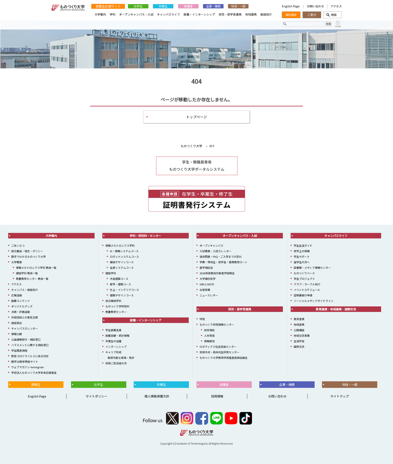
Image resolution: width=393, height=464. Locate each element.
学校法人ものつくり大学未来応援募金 (33, 373)
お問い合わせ (315, 6)
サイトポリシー (96, 396)
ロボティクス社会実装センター (218, 347)
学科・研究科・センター (145, 236)
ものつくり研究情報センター (217, 324)
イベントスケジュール (307, 290)
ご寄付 (311, 15)
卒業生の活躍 (113, 341)
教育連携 (299, 319)
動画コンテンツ (20, 301)
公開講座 (299, 330)
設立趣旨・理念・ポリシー (27, 251)
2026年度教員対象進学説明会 (217, 273)
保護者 (188, 6)
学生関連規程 (19, 350)
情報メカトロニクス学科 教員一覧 (36, 268)
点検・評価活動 (20, 312)
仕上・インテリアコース (124, 290)
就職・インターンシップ (199, 14)
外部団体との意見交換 (24, 317)
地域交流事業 (302, 336)
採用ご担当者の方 (116, 363)
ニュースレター (209, 295)
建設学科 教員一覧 (27, 273)
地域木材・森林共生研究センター (219, 352)
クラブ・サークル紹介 (307, 284)
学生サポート (302, 257)
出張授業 (205, 290)
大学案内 (100, 14)
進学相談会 (206, 268)
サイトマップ (339, 396)
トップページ (196, 116)
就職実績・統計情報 (117, 336)
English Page (291, 6)
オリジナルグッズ (22, 306)
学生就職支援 (113, 330)
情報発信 (209, 341)
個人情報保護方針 (157, 396)
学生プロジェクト (304, 279)
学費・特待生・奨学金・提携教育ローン (223, 262)
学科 (112, 14)
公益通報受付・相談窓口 (26, 339)
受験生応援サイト (108, 6)
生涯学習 (299, 341)
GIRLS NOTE (207, 284)
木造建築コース (119, 279)
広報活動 (16, 295)
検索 (332, 15)
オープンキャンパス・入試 (136, 14)
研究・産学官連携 (230, 14)
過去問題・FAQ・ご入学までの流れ (221, 257)
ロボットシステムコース (124, 257)
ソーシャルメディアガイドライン (313, 301)
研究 (202, 319)
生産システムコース (122, 268)
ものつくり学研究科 (117, 306)
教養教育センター (116, 312)
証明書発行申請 (303, 295)
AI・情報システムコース (124, 251)
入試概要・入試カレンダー (216, 251)
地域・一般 (238, 6)
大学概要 (16, 262)
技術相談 (209, 330)
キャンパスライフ (168, 14)
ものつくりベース (304, 273)
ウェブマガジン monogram (27, 367)
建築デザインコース (122, 295)
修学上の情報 (302, 251)
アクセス (336, 6)
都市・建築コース (120, 284)
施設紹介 (266, 14)
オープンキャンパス (211, 245)
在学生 (138, 6)
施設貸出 (16, 323)
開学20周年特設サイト (24, 362)
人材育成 (209, 336)
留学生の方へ (302, 262)
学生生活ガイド (303, 245)
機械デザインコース (122, 262)
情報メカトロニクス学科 (120, 245)
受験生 (35, 384)
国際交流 (299, 347)
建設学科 (110, 273)
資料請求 (291, 15)
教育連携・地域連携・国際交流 (336, 309)
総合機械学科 (113, 301)
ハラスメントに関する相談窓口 (30, 345)
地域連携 (251, 14)
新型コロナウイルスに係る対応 (30, 356)
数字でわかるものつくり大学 (28, 257)
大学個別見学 (208, 279)
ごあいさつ (18, 245)
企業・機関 (213, 6)
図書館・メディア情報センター (312, 268)
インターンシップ (115, 347)
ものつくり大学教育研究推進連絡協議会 (223, 358)
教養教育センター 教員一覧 (32, 279)
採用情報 (217, 396)
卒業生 (163, 6)
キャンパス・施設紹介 (24, 290)
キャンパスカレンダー (24, 328)
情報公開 (16, 334)
